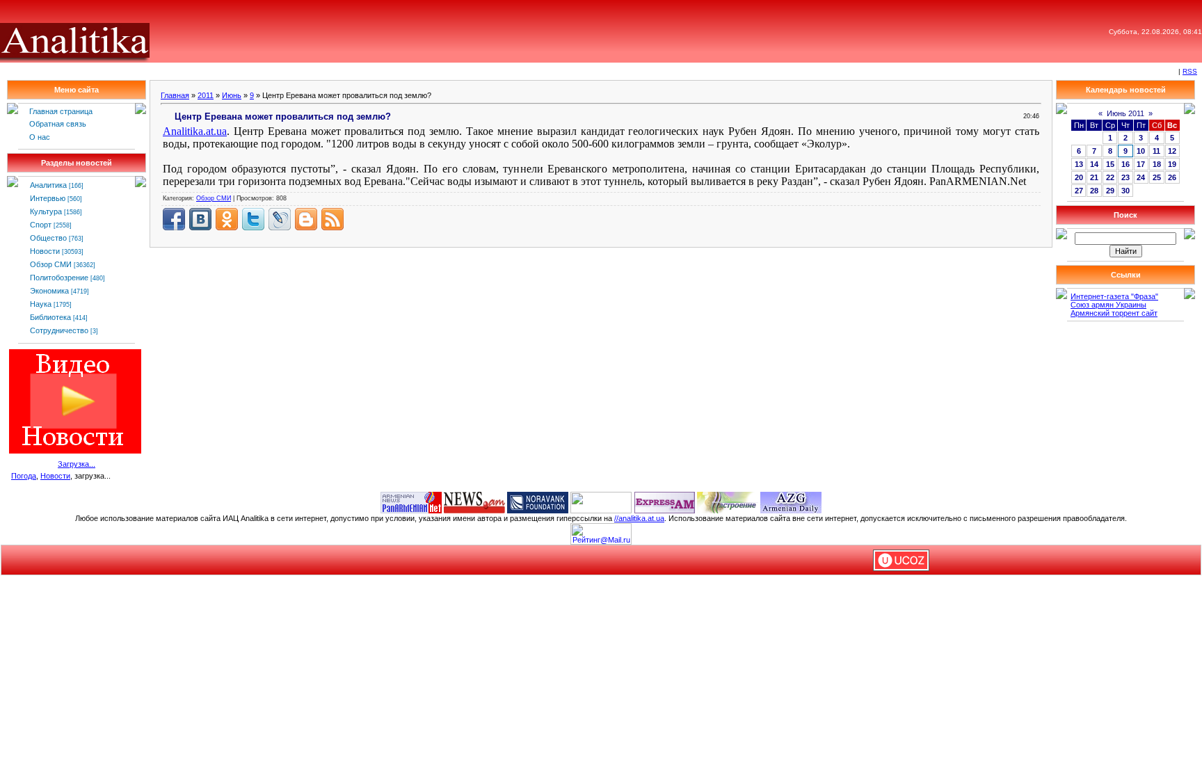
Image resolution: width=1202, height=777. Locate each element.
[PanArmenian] (411, 501)
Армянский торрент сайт (1114, 313)
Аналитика (48, 185)
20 (1079, 177)
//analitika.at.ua (639, 518)
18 (1157, 164)
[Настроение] (727, 501)
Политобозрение (59, 277)
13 (1079, 164)
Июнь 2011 (1125, 113)
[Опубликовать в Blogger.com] (306, 219)
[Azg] (791, 501)
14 (1094, 164)
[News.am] (474, 501)
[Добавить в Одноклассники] (227, 219)
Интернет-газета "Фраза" (1114, 296)
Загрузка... (76, 464)
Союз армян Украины (1108, 305)
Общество (48, 238)
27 (1079, 190)
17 (1141, 164)
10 (1141, 151)
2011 (206, 95)
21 (1094, 177)
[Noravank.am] (537, 501)
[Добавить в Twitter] (253, 219)
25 (1157, 177)
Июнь (231, 95)
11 (1156, 151)
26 (1172, 177)
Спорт (40, 225)
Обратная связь (57, 124)
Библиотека (50, 317)
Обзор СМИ (51, 264)
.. (195, 131)
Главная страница (61, 111)
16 (1125, 164)
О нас (39, 137)
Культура (46, 211)
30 (1125, 190)
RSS (1190, 71)
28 (1094, 190)
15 (1110, 164)
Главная (175, 95)
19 (1172, 164)
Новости (45, 251)
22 (1110, 177)
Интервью (47, 198)
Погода (23, 476)
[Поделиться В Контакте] (200, 219)
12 (1172, 151)
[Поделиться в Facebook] (174, 219)
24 (1141, 177)
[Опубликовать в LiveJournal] (280, 219)
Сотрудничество (59, 330)
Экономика (49, 291)
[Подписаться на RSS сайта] (332, 219)
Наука (40, 304)
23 (1125, 177)
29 (1110, 190)
